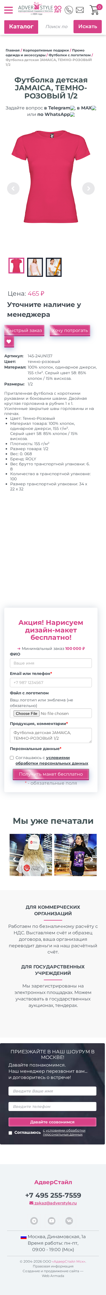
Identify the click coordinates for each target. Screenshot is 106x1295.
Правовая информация (53, 1266)
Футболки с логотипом (70, 55)
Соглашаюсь (49, 1132)
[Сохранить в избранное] (9, 341)
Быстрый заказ (24, 330)
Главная (13, 50)
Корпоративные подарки (46, 50)
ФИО (15, 654)
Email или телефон (31, 673)
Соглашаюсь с (52, 760)
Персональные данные (35, 748)
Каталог (21, 26)
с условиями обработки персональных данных (64, 1132)
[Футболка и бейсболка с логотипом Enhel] (30, 855)
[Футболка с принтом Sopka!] (75, 855)
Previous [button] (13, 188)
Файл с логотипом (29, 692)
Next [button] (88, 188)
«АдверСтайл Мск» (68, 1261)
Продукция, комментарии (39, 723)
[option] (51, 176)
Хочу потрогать (70, 330)
